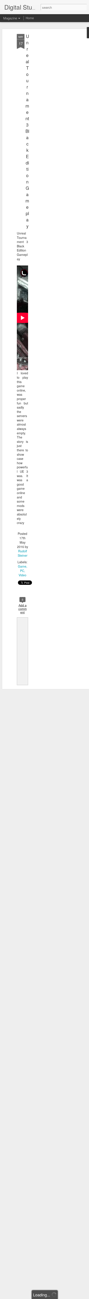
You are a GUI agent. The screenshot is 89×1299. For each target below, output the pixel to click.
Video (22, 575)
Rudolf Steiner (22, 553)
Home (30, 18)
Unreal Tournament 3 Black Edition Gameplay (27, 131)
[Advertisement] (51, 102)
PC (22, 570)
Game (22, 566)
